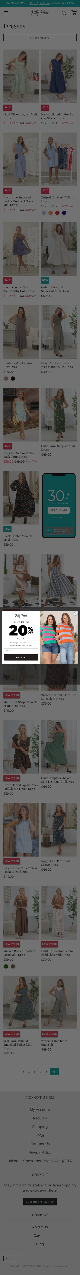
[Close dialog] (75, 613)
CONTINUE (21, 657)
